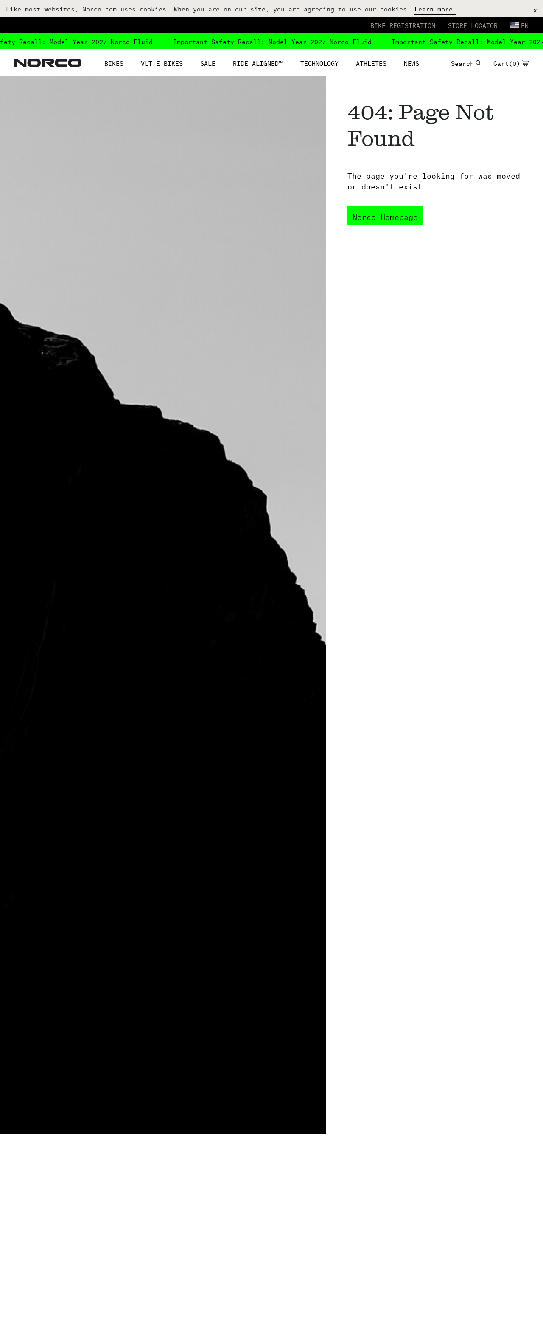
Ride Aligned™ (258, 63)
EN (525, 24)
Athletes (371, 63)
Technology (319, 63)
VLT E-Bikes (162, 63)
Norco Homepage (385, 216)
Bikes (113, 63)
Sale (208, 63)
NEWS (411, 63)
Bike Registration (402, 24)
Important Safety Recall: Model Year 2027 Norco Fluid (269, 41)
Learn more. (435, 8)
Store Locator (473, 24)
